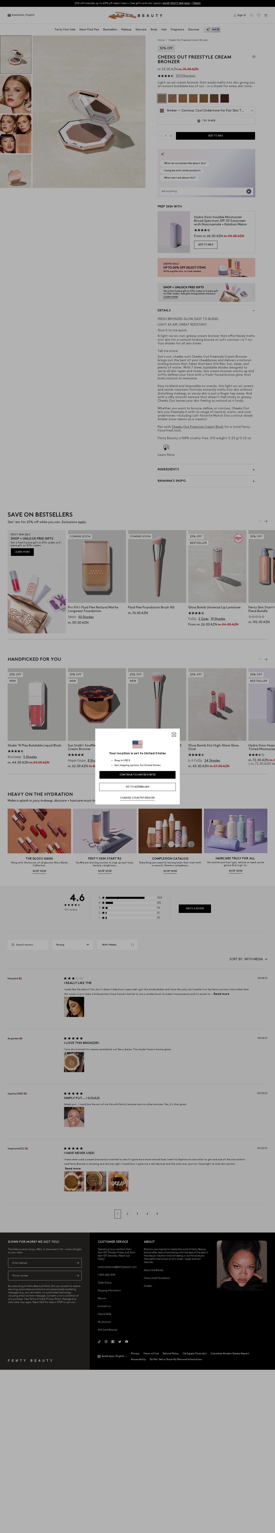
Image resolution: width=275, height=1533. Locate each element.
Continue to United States (138, 775)
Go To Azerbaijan (137, 787)
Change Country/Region (137, 798)
